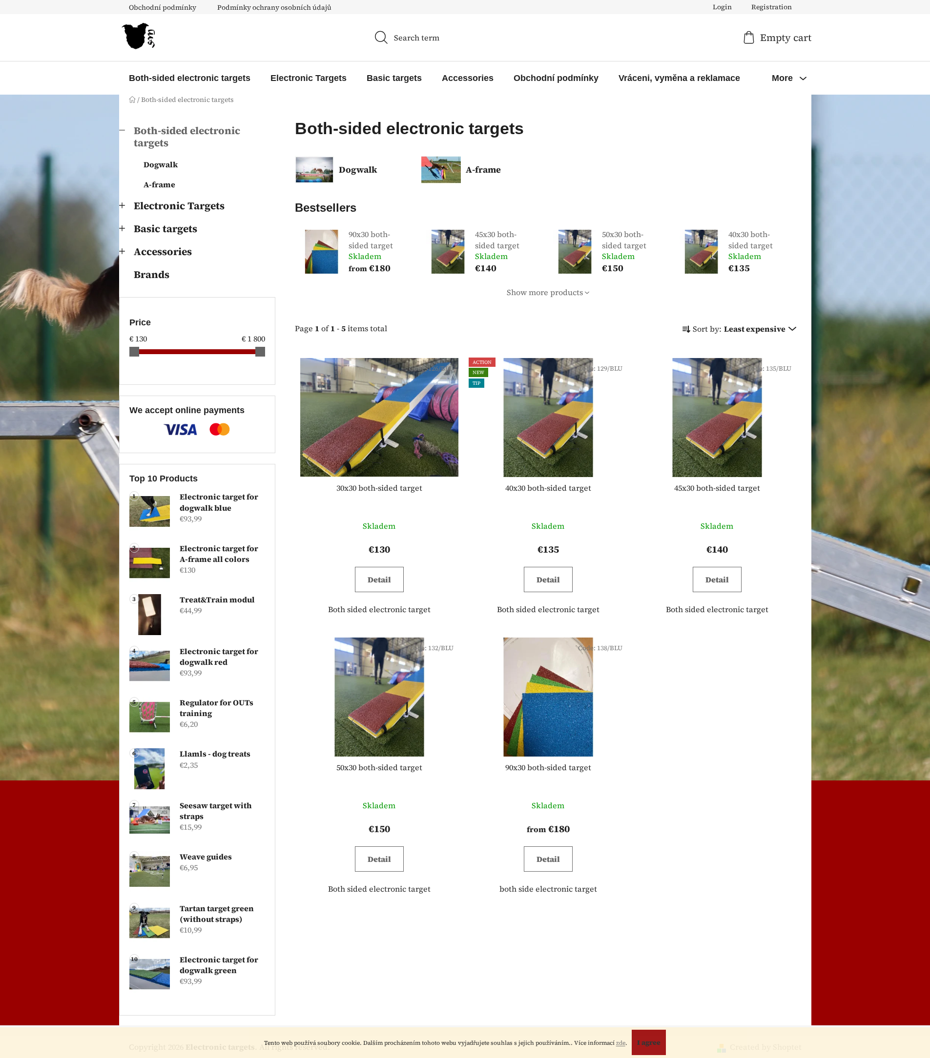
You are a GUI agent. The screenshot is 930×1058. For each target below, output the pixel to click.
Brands (151, 274)
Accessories (163, 251)
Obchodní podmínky (162, 7)
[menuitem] (189, 78)
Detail (379, 579)
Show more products (545, 292)
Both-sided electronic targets (187, 136)
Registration (771, 7)
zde (620, 1043)
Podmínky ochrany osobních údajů (274, 7)
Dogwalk (161, 164)
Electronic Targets (179, 206)
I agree (649, 1042)
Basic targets (165, 228)
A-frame (159, 184)
